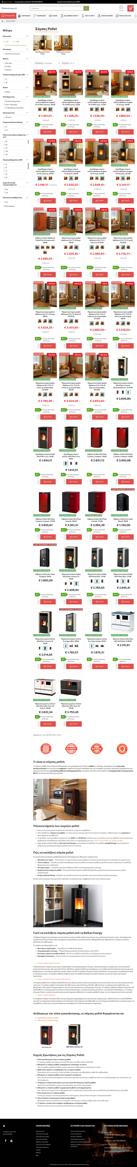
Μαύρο (8, 92)
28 (6, 82)
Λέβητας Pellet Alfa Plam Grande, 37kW (97, 520)
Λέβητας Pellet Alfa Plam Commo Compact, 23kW (97, 455)
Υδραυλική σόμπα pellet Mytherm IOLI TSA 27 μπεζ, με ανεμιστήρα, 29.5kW (45, 386)
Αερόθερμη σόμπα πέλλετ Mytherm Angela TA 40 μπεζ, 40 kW (123, 171)
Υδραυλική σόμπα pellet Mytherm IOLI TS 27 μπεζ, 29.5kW (123, 240)
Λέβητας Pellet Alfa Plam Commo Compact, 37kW (45, 520)
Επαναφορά (9, 206)
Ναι (7, 189)
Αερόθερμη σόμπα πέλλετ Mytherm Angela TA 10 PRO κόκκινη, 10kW (45, 102)
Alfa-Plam (9, 63)
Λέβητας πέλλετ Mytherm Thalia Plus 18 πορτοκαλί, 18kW (45, 240)
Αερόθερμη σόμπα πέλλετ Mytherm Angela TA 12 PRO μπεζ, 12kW (71, 102)
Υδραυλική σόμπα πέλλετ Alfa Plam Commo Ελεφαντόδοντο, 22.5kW (123, 385)
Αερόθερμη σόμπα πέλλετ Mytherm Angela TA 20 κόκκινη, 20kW (45, 171)
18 (6, 174)
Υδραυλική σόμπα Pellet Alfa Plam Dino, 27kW (123, 575)
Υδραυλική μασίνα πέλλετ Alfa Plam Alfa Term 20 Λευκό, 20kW (45, 706)
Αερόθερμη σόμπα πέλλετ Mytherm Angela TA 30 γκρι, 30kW (97, 171)
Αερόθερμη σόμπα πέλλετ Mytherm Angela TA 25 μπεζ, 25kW (71, 171)
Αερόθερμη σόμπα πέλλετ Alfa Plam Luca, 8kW (71, 456)
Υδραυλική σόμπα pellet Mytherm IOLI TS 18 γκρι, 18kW (71, 240)
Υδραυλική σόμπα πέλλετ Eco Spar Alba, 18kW (71, 640)
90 (6, 148)
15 (6, 167)
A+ (6, 127)
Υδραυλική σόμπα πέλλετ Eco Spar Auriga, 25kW (97, 640)
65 (6, 141)
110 (7, 154)
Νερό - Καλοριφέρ (11, 104)
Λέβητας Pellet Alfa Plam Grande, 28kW (71, 520)
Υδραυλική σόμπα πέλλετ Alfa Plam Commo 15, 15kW (45, 641)
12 (6, 79)
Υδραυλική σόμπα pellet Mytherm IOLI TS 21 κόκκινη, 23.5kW (96, 240)
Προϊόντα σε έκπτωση (13, 54)
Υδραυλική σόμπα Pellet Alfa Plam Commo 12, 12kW (71, 576)
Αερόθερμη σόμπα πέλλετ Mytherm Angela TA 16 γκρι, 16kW (123, 102)
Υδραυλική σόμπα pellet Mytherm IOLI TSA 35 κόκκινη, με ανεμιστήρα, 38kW (71, 386)
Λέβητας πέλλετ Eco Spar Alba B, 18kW (123, 520)
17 (6, 171)
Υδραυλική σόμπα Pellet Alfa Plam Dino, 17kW (97, 575)
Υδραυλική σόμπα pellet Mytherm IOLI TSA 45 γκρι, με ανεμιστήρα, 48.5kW (96, 386)
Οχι (7, 192)
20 (6, 177)
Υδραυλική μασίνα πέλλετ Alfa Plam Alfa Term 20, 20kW (71, 706)
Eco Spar (8, 66)
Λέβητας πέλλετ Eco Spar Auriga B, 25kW (45, 575)
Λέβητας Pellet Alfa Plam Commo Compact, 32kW (123, 455)
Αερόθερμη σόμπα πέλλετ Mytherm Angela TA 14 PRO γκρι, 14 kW (97, 102)
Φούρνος (9, 117)
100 (7, 151)
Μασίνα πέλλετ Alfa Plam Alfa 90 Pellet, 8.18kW (123, 640)
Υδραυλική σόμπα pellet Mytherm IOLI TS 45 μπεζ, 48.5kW (71, 314)
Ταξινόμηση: (39, 63)
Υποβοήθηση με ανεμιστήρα (14, 108)
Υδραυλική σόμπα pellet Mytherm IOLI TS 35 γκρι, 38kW (45, 314)
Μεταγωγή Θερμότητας (13, 101)
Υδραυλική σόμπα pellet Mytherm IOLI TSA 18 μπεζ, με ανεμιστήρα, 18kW (123, 315)
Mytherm (9, 70)
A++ (7, 130)
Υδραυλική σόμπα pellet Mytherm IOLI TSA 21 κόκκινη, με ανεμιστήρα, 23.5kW (96, 315)
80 (6, 145)
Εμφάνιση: (65, 63)
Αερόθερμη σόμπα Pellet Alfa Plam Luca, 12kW (45, 455)
